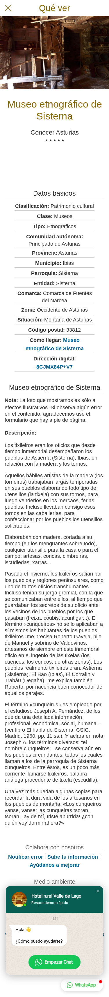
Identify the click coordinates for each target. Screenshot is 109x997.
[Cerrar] (8, 8)
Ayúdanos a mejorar (55, 865)
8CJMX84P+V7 (54, 367)
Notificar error (25, 857)
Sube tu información (72, 857)
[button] (98, 891)
